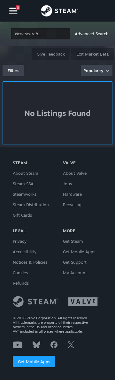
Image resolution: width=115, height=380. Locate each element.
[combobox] (40, 34)
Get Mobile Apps (34, 361)
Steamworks (24, 194)
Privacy (20, 241)
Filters (13, 70)
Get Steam (73, 241)
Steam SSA (23, 183)
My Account (75, 272)
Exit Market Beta (92, 54)
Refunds (21, 283)
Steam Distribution (31, 204)
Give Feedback (51, 54)
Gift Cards (22, 215)
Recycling (72, 204)
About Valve (75, 173)
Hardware (72, 194)
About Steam (25, 173)
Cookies (20, 272)
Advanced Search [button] (92, 33)
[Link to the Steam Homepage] (59, 11)
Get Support (75, 262)
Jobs (67, 183)
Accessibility (24, 251)
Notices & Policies (30, 262)
